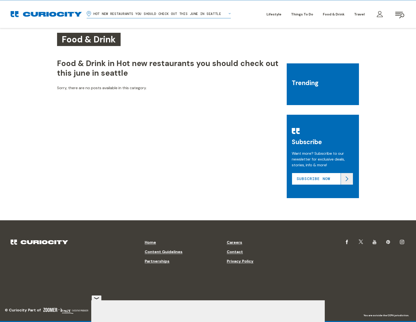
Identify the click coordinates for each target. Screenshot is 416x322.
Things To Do (302, 14)
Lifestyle (273, 14)
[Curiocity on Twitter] (361, 242)
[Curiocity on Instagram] (402, 242)
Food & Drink (333, 14)
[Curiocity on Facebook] (347, 242)
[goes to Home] (46, 14)
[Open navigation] (400, 14)
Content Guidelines (163, 251)
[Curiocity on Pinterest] (388, 242)
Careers (234, 242)
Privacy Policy (240, 261)
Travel (359, 14)
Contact (235, 251)
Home (150, 242)
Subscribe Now (313, 178)
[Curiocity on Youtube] (374, 242)
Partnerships (157, 261)
